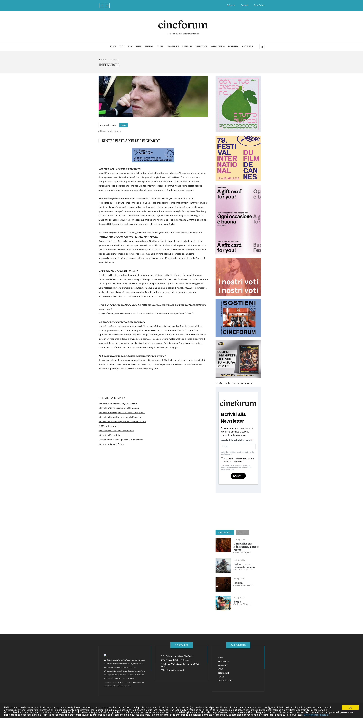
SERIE (138, 46)
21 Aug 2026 (239, 539)
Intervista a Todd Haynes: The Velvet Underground (122, 412)
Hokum (238, 582)
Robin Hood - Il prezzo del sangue (244, 566)
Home (103, 60)
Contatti (244, 5)
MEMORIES (223, 665)
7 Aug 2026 (239, 579)
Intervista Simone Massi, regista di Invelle (118, 403)
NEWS (123, 125)
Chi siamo (231, 5)
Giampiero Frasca (244, 570)
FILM (130, 46)
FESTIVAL (149, 46)
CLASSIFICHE (173, 46)
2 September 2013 (108, 125)
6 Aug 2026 (239, 597)
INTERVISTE (201, 46)
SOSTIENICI (247, 46)
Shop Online (259, 5)
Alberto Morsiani (243, 604)
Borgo (237, 601)
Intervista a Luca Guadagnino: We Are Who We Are (122, 421)
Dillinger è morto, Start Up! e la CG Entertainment (121, 439)
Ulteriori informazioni (316, 714)
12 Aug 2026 (239, 560)
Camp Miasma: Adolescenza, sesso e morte (246, 546)
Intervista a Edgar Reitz (109, 435)
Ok (350, 707)
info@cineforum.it (177, 670)
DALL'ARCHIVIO (217, 46)
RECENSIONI (224, 532)
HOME (113, 46)
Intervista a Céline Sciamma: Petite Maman (119, 408)
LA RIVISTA (233, 46)
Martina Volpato (243, 552)
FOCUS (242, 532)
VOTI (122, 46)
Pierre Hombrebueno (110, 131)
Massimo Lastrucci (244, 585)
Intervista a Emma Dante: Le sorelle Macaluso (120, 417)
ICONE (160, 46)
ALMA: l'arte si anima (108, 426)
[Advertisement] (237, 510)
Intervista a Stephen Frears (111, 444)
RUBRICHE (187, 46)
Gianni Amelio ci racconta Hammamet (116, 430)
